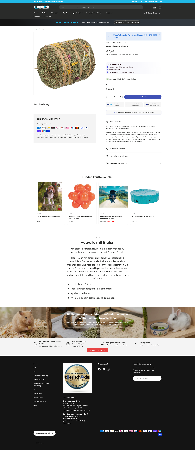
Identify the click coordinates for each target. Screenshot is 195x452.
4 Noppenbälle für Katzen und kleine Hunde (80, 217)
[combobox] (101, 7)
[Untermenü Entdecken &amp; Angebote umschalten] (52, 17)
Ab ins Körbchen (143, 97)
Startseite (36, 29)
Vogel (65, 13)
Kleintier (54, 13)
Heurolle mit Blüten (46, 29)
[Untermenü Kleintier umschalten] (59, 13)
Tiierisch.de (41, 443)
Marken (109, 13)
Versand (115, 55)
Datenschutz (38, 397)
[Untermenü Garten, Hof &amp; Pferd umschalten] (103, 13)
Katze (44, 13)
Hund (35, 13)
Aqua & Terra (76, 13)
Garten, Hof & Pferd (93, 13)
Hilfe (35, 368)
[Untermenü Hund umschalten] (39, 13)
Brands (134, 1)
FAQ (141, 1)
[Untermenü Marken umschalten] (113, 13)
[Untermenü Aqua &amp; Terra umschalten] (83, 13)
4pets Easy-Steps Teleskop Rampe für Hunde (111, 217)
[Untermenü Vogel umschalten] (68, 13)
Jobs (35, 405)
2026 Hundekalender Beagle (48, 216)
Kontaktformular (69, 403)
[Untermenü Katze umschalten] (48, 13)
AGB (35, 390)
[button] (160, 7)
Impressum (38, 394)
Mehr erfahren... (59, 1)
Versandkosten (39, 380)
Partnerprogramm (40, 401)
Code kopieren (134, 22)
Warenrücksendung (41, 376)
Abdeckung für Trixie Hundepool (144, 216)
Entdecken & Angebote (42, 17)
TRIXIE (108, 43)
